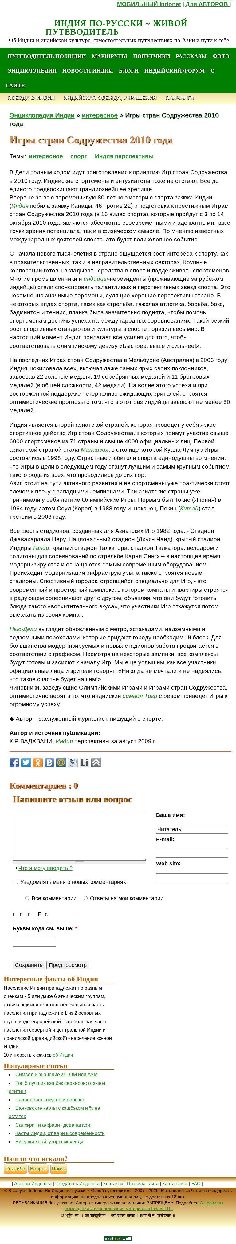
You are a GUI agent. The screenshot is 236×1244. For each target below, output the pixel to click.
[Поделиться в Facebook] (14, 762)
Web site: (168, 863)
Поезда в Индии (30, 98)
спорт (78, 156)
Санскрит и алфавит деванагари (52, 1125)
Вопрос (38, 1168)
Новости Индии (87, 70)
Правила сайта (143, 1183)
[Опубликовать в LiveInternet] (84, 762)
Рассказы (191, 56)
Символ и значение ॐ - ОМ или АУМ (56, 1074)
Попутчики (152, 56)
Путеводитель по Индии (47, 56)
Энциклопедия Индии (42, 115)
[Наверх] (96, 762)
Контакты (113, 1183)
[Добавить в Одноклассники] (38, 762)
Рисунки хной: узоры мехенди (49, 1141)
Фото (221, 56)
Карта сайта (175, 1183)
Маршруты (109, 56)
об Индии (63, 1054)
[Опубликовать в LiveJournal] (73, 762)
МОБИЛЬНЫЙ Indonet (149, 4)
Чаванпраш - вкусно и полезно (50, 1099)
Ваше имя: (170, 815)
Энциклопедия (32, 70)
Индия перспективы (124, 156)
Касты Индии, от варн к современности (60, 1133)
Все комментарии (53, 898)
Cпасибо (15, 1168)
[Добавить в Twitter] (26, 762)
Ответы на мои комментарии (125, 898)
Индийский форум (174, 70)
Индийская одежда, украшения (109, 98)
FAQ (196, 1183)
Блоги (129, 70)
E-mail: (165, 839)
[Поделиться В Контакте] (49, 762)
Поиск (58, 1168)
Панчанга (179, 98)
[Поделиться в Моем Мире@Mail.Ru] (61, 762)
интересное (100, 115)
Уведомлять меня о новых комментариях (72, 882)
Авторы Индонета (33, 1183)
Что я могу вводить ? (45, 868)
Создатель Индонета (77, 1183)
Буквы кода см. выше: (45, 928)
